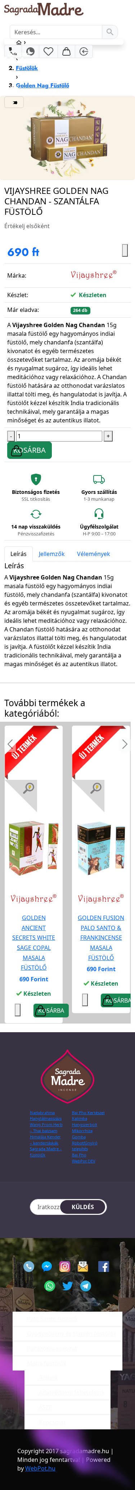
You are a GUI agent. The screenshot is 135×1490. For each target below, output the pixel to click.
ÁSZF (44, 1407)
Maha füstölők (46, 1363)
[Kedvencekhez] (85, 1000)
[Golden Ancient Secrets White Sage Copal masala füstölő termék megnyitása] (34, 848)
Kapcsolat (51, 1422)
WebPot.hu (40, 1468)
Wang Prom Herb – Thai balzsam (46, 1127)
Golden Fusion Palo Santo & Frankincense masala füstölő (101, 938)
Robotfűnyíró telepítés (85, 1146)
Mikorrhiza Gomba (82, 1133)
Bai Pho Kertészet (88, 1112)
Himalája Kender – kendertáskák (45, 1140)
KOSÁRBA (29, 450)
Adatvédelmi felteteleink (71, 1392)
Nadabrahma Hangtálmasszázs (46, 1115)
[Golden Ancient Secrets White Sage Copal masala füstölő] (34, 848)
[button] (10, 745)
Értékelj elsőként (27, 226)
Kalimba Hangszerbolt (84, 1121)
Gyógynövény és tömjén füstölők (71, 1334)
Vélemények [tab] (93, 554)
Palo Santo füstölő (51, 1319)
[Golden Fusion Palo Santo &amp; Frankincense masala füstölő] (101, 848)
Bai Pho (79, 1154)
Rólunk (47, 1378)
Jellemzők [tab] (52, 554)
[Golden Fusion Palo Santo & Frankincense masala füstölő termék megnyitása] (101, 848)
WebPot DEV (83, 1161)
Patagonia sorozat (51, 1348)
